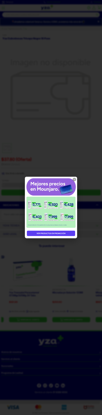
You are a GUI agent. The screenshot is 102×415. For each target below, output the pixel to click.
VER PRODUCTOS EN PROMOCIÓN (51, 233)
